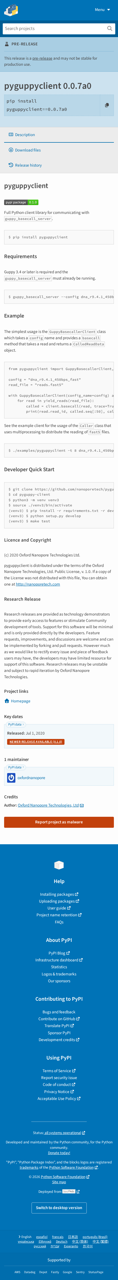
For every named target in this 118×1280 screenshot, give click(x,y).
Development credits (57, 1040)
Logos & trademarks (59, 974)
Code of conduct (57, 1085)
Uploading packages (57, 901)
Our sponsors (59, 981)
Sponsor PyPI (59, 1033)
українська (26, 1241)
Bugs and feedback (59, 1012)
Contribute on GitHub (56, 1019)
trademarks (29, 1167)
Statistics (59, 967)
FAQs (59, 922)
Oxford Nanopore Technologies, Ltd (48, 805)
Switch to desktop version (59, 1208)
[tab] (59, 134)
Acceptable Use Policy (57, 1099)
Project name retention (56, 915)
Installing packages (57, 894)
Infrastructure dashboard (56, 960)
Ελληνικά (45, 1241)
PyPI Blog (57, 953)
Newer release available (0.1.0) (36, 742)
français (57, 1237)
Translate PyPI (56, 1026)
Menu (100, 10)
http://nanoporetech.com (38, 584)
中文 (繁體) (101, 1241)
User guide (56, 908)
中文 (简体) (80, 1241)
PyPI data (14, 724)
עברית (55, 1246)
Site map (59, 1182)
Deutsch (62, 1241)
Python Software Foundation (71, 1167)
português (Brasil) (95, 1237)
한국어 (88, 1246)
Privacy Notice (56, 1092)
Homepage (20, 701)
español (41, 1237)
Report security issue (59, 1078)
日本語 (73, 1237)
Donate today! (59, 1152)
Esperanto (71, 1246)
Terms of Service (57, 1071)
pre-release (42, 58)
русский (40, 1246)
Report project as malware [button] (59, 822)
